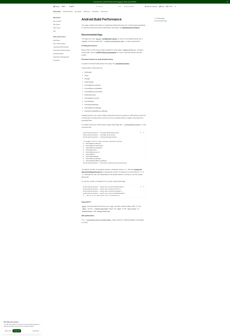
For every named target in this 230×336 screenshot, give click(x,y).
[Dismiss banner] (227, 2)
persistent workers (122, 64)
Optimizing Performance (131, 28)
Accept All (17, 331)
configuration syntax (106, 39)
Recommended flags (161, 21)
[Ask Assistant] (143, 132)
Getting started (67, 11)
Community (104, 11)
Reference (87, 11)
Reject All (8, 331)
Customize (35, 331)
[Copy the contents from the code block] (141, 132)
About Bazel (57, 11)
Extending (95, 11)
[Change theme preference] (175, 6)
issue (120, 2)
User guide (78, 11)
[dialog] (22, 326)
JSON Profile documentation (106, 52)
